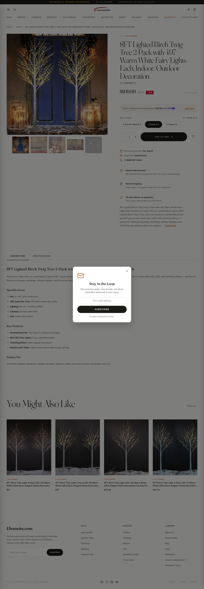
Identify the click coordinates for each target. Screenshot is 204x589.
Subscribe (102, 309)
